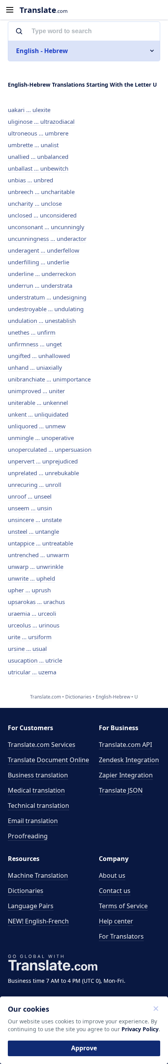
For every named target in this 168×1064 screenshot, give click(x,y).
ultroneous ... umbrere (38, 133)
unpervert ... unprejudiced (43, 461)
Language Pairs (31, 906)
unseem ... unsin (30, 508)
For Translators (121, 936)
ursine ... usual (27, 648)
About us (112, 875)
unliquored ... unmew (37, 426)
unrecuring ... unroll (34, 484)
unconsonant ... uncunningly (46, 227)
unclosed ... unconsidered (42, 215)
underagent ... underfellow (43, 250)
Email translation (33, 820)
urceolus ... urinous (33, 625)
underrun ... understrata (40, 285)
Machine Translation (38, 875)
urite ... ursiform (30, 637)
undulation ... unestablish (42, 320)
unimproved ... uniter (36, 391)
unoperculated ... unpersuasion (49, 449)
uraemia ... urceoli (32, 613)
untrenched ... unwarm (38, 555)
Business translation (38, 775)
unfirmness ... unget (35, 344)
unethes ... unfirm (31, 332)
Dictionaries (25, 890)
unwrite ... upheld (31, 578)
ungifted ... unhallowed (39, 356)
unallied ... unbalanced (38, 156)
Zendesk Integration (129, 760)
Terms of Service (123, 906)
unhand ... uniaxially (35, 367)
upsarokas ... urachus (36, 602)
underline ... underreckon (42, 274)
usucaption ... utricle (35, 660)
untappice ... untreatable (40, 543)
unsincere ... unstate (35, 520)
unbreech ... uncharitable (41, 192)
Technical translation (38, 805)
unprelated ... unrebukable (43, 473)
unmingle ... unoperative (41, 438)
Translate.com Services (41, 744)
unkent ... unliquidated (38, 414)
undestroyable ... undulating (46, 309)
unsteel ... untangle (33, 531)
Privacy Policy (140, 1029)
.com (44, 10)
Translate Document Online (48, 760)
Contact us (114, 890)
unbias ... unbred (30, 180)
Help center (116, 921)
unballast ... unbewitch (38, 168)
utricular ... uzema (32, 672)
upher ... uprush (29, 590)
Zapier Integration (126, 775)
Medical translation (36, 790)
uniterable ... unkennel (38, 402)
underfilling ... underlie (38, 262)
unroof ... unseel (30, 496)
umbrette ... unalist (33, 145)
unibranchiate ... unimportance (49, 379)
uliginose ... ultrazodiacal (41, 121)
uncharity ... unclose (35, 203)
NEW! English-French (38, 921)
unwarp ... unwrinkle (35, 566)
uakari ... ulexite (29, 110)
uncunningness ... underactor (47, 238)
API (125, 744)
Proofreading (28, 836)
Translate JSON (121, 790)
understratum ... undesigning (47, 297)
